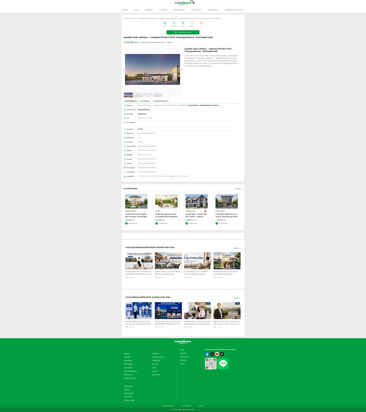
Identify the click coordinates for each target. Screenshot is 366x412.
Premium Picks (213, 10)
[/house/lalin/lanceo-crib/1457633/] (136, 201)
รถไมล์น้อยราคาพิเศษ (129, 378)
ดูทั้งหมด (238, 189)
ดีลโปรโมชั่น (183, 353)
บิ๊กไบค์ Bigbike (128, 364)
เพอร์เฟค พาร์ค (142, 114)
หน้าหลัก (125, 10)
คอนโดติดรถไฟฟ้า (129, 393)
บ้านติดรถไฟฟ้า (128, 397)
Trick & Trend (196, 10)
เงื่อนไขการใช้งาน (184, 357)
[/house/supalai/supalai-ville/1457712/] (166, 201)
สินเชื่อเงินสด (155, 353)
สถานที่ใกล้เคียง (145, 101)
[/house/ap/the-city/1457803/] (196, 201)
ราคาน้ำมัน (155, 371)
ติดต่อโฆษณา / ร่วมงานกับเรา (234, 10)
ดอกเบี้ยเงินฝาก (156, 361)
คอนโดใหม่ (127, 390)
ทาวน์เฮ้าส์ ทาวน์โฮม (129, 400)
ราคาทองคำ (155, 364)
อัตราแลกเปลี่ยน (156, 375)
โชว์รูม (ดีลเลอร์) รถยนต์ (130, 371)
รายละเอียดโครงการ (131, 101)
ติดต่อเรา (182, 364)
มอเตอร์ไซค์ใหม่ (128, 361)
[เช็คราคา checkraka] (183, 3)
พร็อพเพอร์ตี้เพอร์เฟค (144, 110)
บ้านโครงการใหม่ (128, 386)
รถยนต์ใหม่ (127, 353)
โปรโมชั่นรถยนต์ (128, 375)
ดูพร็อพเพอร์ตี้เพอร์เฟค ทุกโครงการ (209, 105)
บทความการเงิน (128, 368)
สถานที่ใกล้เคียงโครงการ (160, 101)
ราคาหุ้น (154, 368)
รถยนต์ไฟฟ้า (127, 357)
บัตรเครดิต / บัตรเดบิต (158, 357)
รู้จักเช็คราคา (183, 360)
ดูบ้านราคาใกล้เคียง (192, 105)
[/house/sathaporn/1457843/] (227, 201)
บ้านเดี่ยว (140, 129)
